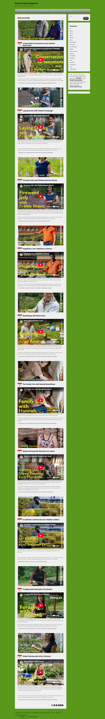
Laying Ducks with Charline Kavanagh (38, 111)
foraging (49, 628)
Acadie (70, 74)
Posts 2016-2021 (33, 10)
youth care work (72, 69)
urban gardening (75, 86)
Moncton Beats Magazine (21, 715)
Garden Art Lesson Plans (55, 10)
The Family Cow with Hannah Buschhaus (39, 384)
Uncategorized (72, 64)
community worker (82, 76)
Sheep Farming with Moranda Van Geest (38, 451)
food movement (32, 152)
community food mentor (73, 76)
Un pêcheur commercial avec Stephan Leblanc (41, 520)
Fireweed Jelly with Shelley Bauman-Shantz (40, 180)
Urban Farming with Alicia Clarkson (37, 656)
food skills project (44, 152)
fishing (27, 561)
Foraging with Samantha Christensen (37, 589)
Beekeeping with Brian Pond (34, 316)
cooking (27, 628)
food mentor (83, 78)
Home (16, 11)
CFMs (64, 10)
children (27, 423)
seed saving (72, 62)
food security (37, 152)
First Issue (71, 37)
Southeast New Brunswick (74, 85)
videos (70, 66)
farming (27, 152)
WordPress (23, 716)
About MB (70, 10)
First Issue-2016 (23, 10)
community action (81, 74)
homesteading (50, 152)
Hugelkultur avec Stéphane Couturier (37, 249)
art (70, 28)
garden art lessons (73, 51)
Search (70, 16)
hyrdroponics (72, 57)
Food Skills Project (43, 10)
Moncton (71, 83)
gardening (49, 356)
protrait (81, 83)
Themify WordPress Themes (32, 716)
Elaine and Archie (22, 152)
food (78, 78)
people (70, 60)
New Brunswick (76, 83)
